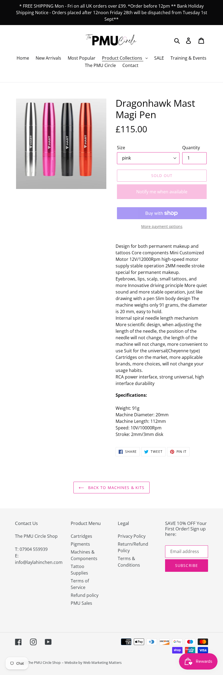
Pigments (80, 544)
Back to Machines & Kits (116, 487)
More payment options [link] (161, 226)
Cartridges (81, 536)
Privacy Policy (131, 536)
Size (121, 148)
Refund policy (84, 595)
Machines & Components (84, 555)
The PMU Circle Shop (44, 662)
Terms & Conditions (129, 561)
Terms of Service (80, 584)
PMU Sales (81, 603)
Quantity (191, 148)
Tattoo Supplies (79, 569)
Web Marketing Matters (102, 662)
